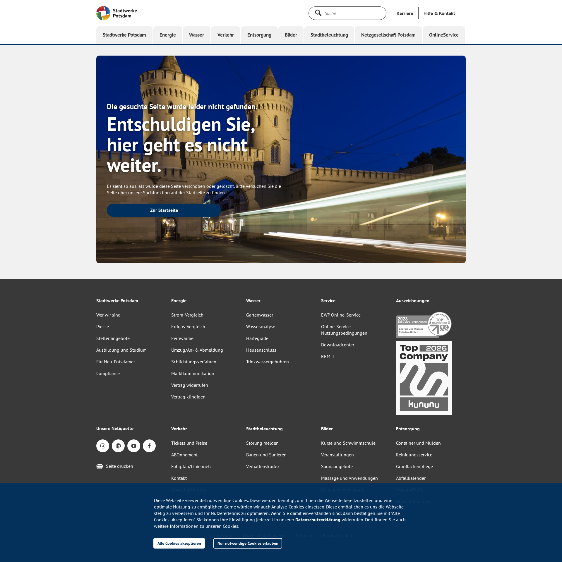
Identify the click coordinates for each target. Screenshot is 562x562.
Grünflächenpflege (414, 466)
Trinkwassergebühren (267, 362)
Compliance (108, 373)
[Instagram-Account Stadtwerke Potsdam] (102, 446)
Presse (102, 326)
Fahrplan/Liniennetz (191, 466)
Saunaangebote (337, 466)
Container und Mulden (418, 443)
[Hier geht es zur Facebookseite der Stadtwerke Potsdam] (149, 446)
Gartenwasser (259, 315)
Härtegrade (257, 338)
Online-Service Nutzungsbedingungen (344, 330)
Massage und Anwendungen (349, 478)
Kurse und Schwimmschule (348, 443)
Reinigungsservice (414, 455)
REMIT (328, 356)
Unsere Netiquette (114, 428)
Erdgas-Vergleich (188, 326)
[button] (439, 13)
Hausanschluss (261, 350)
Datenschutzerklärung (317, 520)
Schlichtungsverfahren (193, 362)
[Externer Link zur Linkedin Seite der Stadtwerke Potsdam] (118, 446)
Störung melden (262, 443)
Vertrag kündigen (188, 397)
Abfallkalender (411, 478)
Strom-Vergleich (187, 315)
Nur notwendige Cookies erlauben (247, 543)
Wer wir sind (108, 315)
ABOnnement (184, 455)
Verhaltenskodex (263, 466)
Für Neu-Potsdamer (115, 362)
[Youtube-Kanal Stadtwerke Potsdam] (133, 446)
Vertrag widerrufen (189, 385)
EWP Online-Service (341, 315)
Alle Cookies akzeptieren (179, 543)
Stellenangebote (113, 338)
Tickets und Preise (189, 443)
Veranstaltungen (337, 455)
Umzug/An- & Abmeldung (197, 350)
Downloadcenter (337, 345)
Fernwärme (182, 338)
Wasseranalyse (260, 326)
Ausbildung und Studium (121, 350)
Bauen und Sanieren (266, 455)
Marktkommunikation (192, 373)
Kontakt (179, 478)
